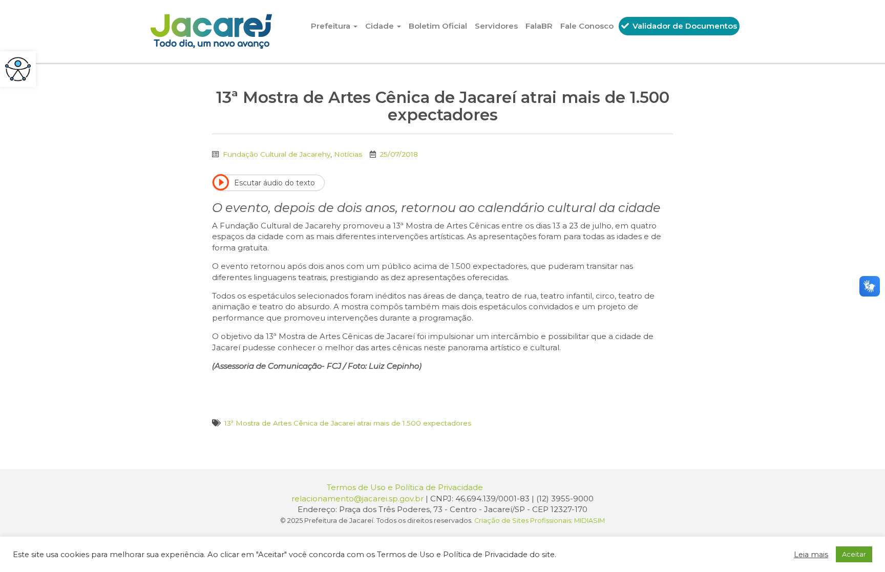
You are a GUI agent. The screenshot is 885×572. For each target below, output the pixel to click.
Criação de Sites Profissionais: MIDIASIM (539, 520)
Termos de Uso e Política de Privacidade (405, 487)
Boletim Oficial (438, 26)
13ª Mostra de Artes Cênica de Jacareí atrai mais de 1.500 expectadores (347, 423)
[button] (18, 69)
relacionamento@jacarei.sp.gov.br (357, 498)
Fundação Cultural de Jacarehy (276, 154)
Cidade (380, 26)
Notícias (348, 154)
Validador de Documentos (683, 26)
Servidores (496, 26)
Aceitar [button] (854, 554)
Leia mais (811, 554)
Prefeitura (331, 26)
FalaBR (539, 26)
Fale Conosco (587, 26)
